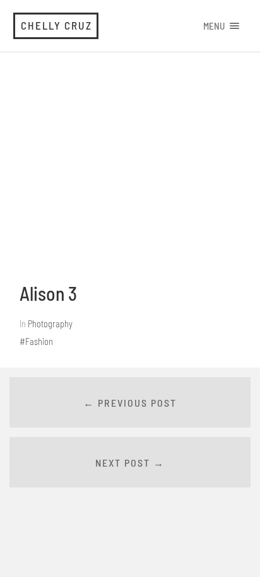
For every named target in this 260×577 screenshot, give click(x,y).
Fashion (39, 341)
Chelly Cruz (56, 25)
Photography (50, 323)
